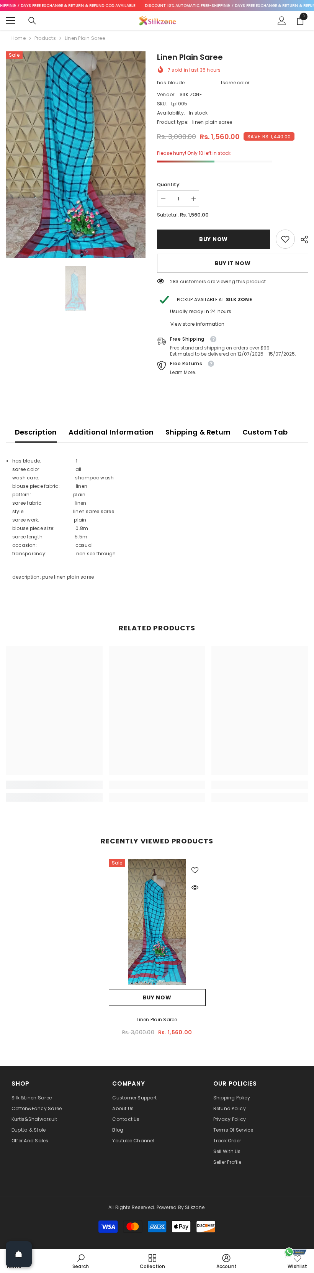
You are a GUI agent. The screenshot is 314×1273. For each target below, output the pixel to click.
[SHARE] (301, 239)
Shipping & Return (198, 432)
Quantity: (168, 184)
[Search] (32, 20)
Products (45, 38)
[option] (76, 154)
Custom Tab (265, 432)
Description (36, 432)
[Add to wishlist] (195, 870)
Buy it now (233, 263)
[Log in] (282, 20)
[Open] (19, 1254)
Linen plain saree (157, 1019)
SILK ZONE (191, 94)
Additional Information (111, 432)
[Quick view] (195, 887)
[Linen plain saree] (157, 922)
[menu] (10, 20)
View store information (197, 324)
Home (18, 38)
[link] (285, 239)
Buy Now (212, 239)
